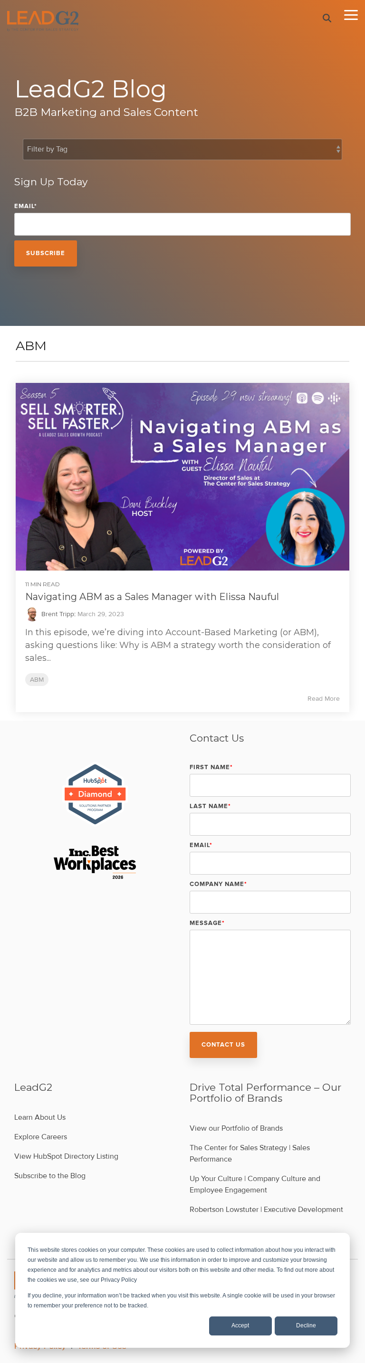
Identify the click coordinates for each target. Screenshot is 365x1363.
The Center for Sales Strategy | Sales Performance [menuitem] (251, 1153)
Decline (306, 1325)
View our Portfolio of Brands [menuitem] (236, 1128)
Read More (323, 699)
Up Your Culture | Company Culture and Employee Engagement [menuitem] (256, 1184)
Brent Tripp (56, 614)
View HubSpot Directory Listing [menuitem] (66, 1156)
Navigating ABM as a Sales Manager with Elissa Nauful (152, 596)
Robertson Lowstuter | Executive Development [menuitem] (266, 1209)
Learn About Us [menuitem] (40, 1117)
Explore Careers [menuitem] (40, 1137)
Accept (240, 1325)
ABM (37, 680)
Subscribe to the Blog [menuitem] (50, 1176)
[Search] (327, 18)
